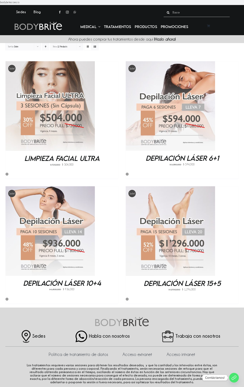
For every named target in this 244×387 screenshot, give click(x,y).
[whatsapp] (75, 12)
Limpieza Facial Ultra (62, 158)
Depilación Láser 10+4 (62, 283)
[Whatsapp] (234, 378)
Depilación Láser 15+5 (182, 283)
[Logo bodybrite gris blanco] (38, 22)
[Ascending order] (45, 46)
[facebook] (60, 12)
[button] (7, 174)
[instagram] (67, 12)
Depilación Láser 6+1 (182, 158)
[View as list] (94, 46)
